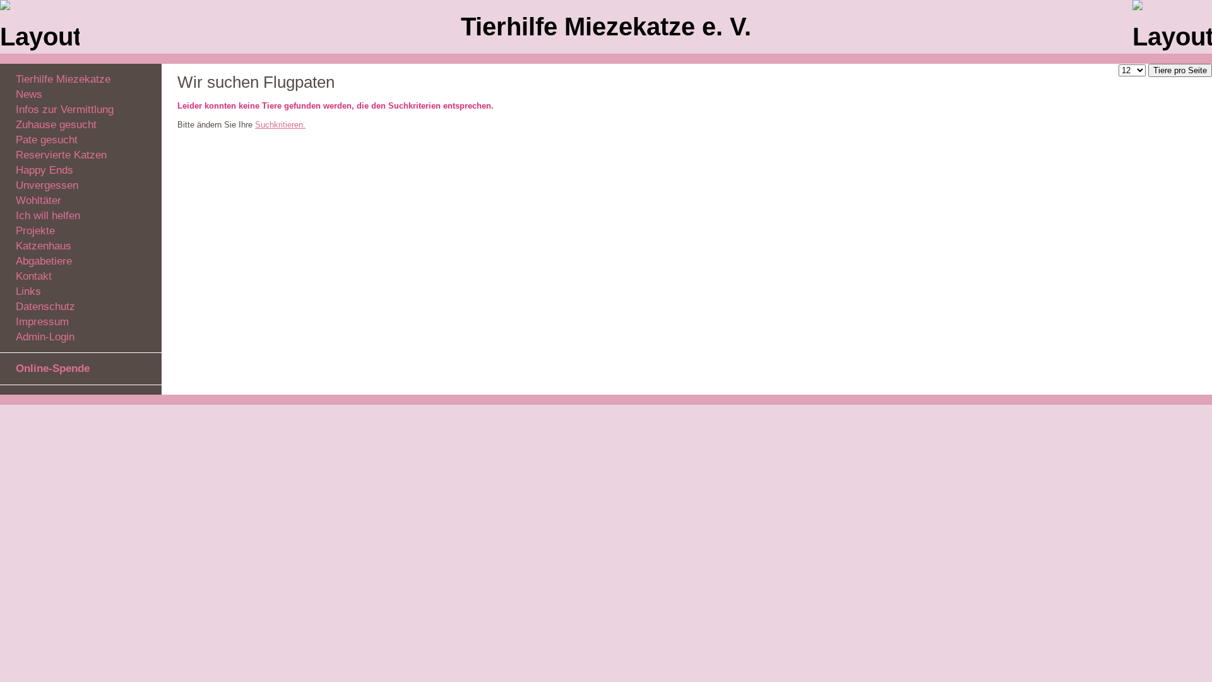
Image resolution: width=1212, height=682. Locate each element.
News (29, 94)
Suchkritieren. (280, 124)
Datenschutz (45, 307)
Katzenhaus (43, 246)
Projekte (35, 231)
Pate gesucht (47, 140)
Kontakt (34, 276)
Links (28, 291)
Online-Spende (53, 368)
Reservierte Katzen (61, 155)
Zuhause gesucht (56, 125)
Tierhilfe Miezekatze (63, 79)
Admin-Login (45, 337)
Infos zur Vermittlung (65, 110)
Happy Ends (44, 170)
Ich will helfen (48, 216)
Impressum (42, 322)
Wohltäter (38, 200)
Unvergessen (47, 185)
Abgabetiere (44, 261)
